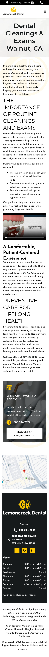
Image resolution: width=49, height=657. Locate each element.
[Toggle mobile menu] (45, 11)
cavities (21, 154)
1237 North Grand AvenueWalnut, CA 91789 (24, 539)
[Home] (13, 11)
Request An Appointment (23, 433)
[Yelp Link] (32, 550)
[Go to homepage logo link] (24, 508)
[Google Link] (24, 550)
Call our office (11, 356)
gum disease (37, 147)
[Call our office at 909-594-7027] (41, 2)
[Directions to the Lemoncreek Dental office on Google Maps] (7, 2)
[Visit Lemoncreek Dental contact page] (24, 472)
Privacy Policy (29, 645)
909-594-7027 (30, 356)
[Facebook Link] (17, 550)
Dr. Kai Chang (31, 272)
